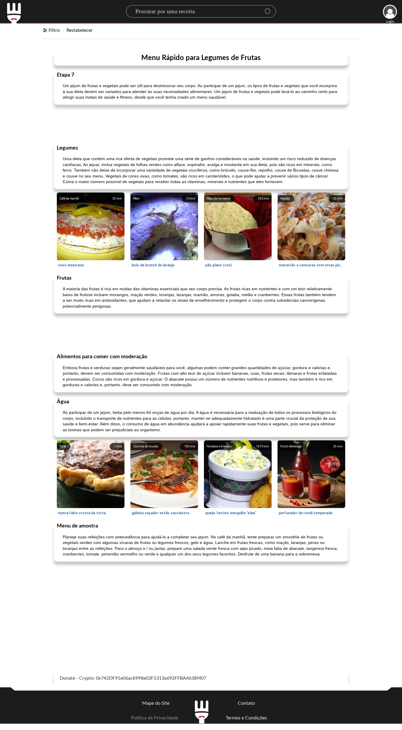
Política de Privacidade (154, 718)
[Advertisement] (201, 124)
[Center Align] (269, 8)
